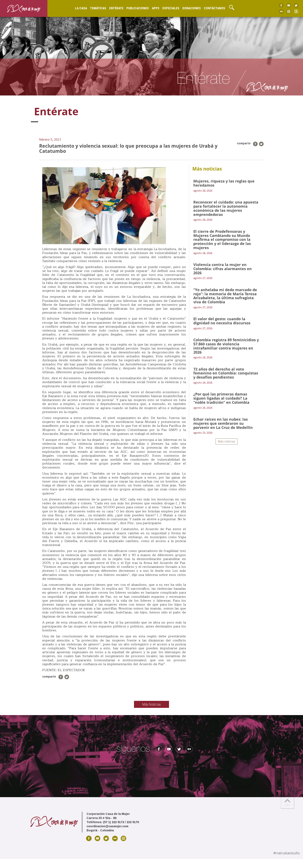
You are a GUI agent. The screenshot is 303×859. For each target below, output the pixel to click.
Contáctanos (214, 8)
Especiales (170, 8)
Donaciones (191, 8)
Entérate (116, 8)
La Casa (81, 8)
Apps (155, 8)
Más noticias (226, 441)
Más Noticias (151, 704)
